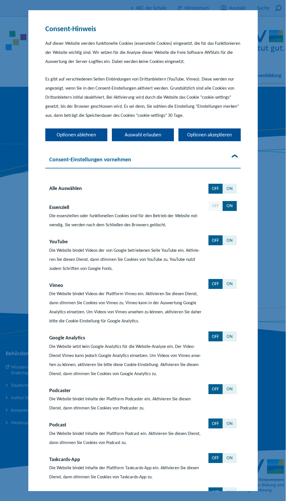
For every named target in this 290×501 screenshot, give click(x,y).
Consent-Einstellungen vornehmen (90, 159)
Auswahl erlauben (143, 134)
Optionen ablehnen (76, 134)
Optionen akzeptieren (209, 134)
